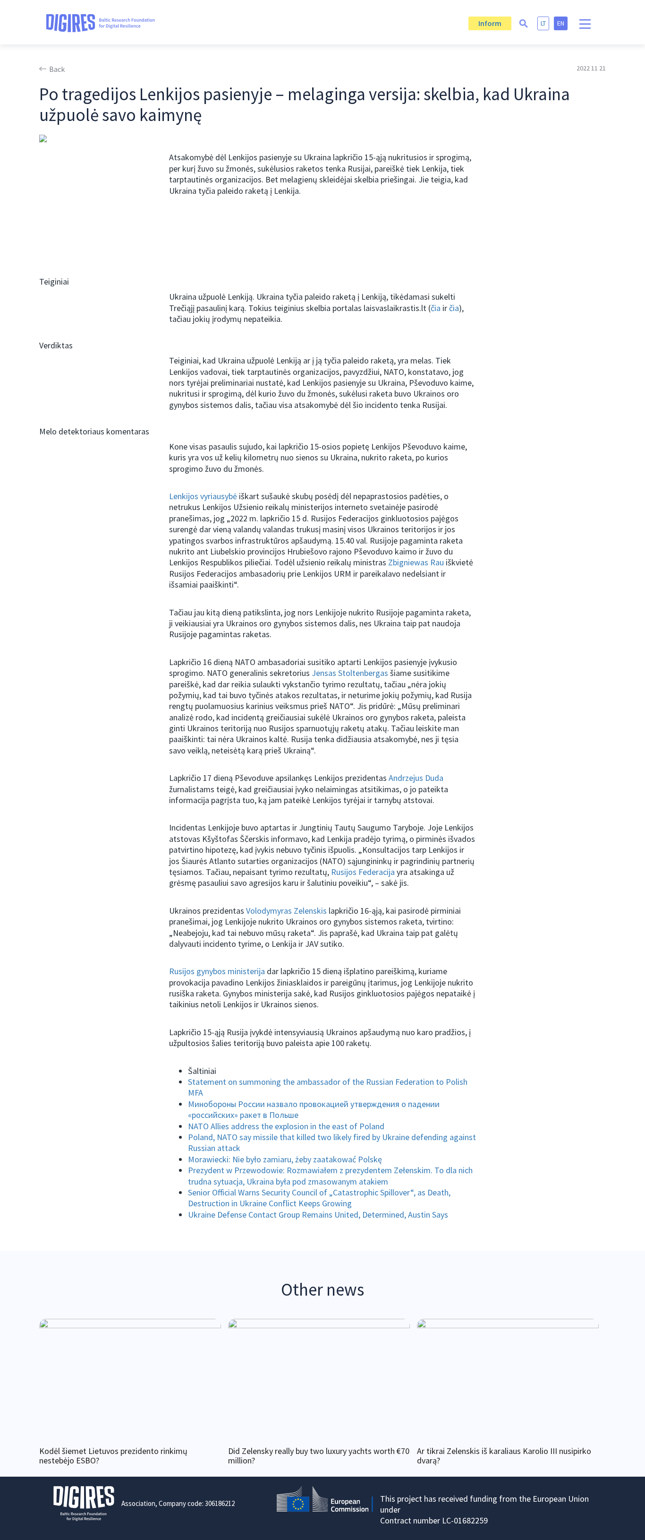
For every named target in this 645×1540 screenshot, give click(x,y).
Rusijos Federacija (363, 871)
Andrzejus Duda (416, 777)
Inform (489, 23)
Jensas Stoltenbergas (350, 672)
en (560, 23)
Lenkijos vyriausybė (203, 496)
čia (436, 308)
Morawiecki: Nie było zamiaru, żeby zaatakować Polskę (285, 1159)
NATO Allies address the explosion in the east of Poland (286, 1126)
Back (57, 69)
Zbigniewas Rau (416, 562)
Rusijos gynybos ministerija (217, 971)
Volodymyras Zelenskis (286, 910)
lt (543, 23)
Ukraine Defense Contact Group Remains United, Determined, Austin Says (318, 1214)
